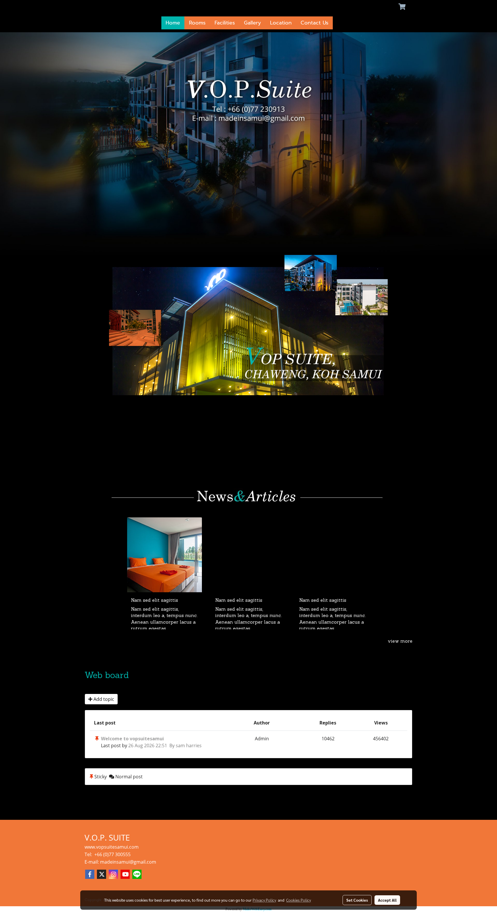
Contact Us (314, 23)
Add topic (103, 699)
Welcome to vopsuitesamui (132, 738)
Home (173, 23)
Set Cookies (357, 899)
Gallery (252, 23)
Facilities (225, 23)
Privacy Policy (264, 899)
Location (281, 23)
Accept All (387, 899)
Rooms (197, 23)
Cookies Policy (298, 899)
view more (400, 641)
